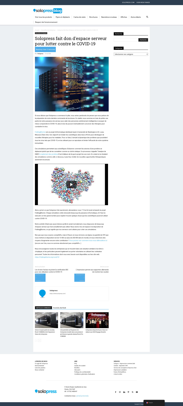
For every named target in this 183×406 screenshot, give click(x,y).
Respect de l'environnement (46, 22)
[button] (147, 17)
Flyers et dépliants (63, 17)
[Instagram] (120, 389)
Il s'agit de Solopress (41, 363)
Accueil (37, 30)
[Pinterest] (128, 389)
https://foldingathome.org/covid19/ (47, 257)
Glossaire (77, 370)
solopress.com (128, 2)
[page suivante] (39, 340)
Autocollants (136, 17)
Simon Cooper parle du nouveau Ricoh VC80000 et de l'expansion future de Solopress (45, 332)
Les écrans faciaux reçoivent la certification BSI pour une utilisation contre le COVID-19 (51, 271)
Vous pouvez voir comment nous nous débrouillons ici (88, 240)
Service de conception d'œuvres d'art (125, 368)
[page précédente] (36, 340)
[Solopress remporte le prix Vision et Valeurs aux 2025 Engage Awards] (97, 320)
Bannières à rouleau (109, 17)
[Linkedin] (124, 389)
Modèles (77, 368)
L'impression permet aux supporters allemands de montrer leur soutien (92, 271)
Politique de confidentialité (82, 372)
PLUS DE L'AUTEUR (59, 308)
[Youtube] (137, 389)
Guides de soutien (79, 366)
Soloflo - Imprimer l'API (121, 366)
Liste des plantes (40, 368)
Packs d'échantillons (120, 372)
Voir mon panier (143, 2)
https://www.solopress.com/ (58, 293)
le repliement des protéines (48, 154)
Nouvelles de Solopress (48, 30)
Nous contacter (39, 370)
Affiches (124, 17)
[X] (132, 389)
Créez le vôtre (118, 374)
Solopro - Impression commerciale (124, 363)
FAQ (75, 363)
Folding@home (40, 132)
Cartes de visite (80, 17)
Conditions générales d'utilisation (84, 374)
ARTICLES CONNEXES (43, 308)
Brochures (93, 17)
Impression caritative (120, 370)
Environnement (39, 366)
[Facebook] (116, 389)
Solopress (40, 53)
